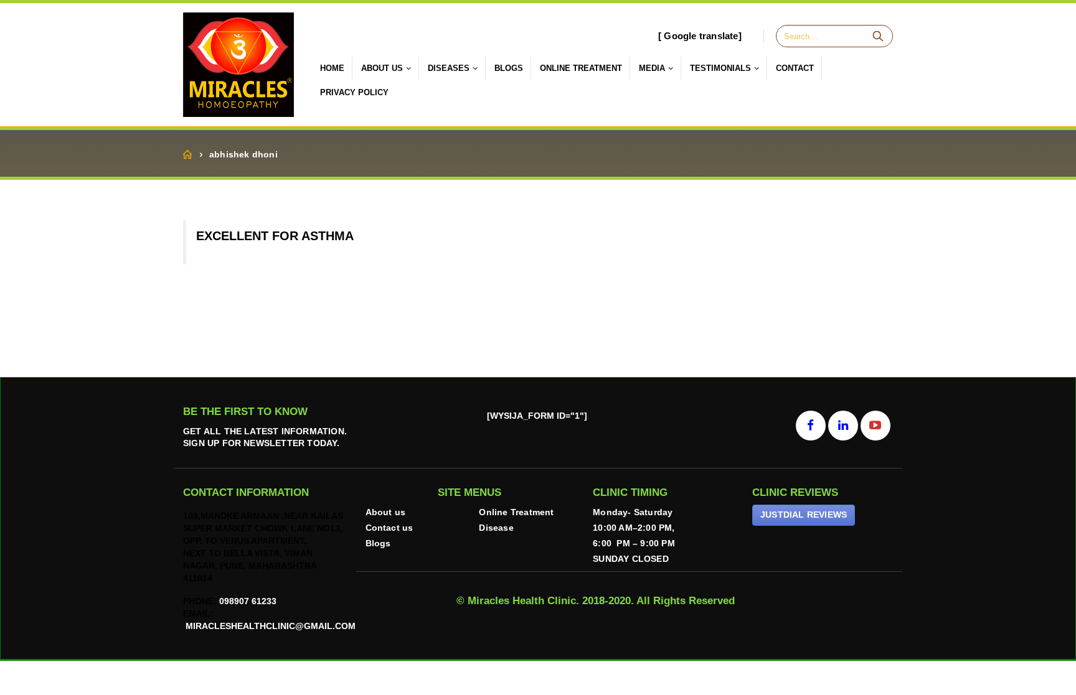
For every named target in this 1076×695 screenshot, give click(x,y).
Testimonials (720, 68)
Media (652, 68)
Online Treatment (516, 512)
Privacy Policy (354, 92)
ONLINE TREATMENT (581, 68)
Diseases (449, 68)
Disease (496, 528)
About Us (382, 68)
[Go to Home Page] (187, 154)
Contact (795, 68)
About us (386, 512)
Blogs (508, 68)
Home (332, 68)
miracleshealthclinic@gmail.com (269, 626)
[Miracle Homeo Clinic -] (238, 64)
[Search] (878, 36)
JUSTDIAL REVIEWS (803, 515)
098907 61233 (247, 601)
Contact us (389, 528)
